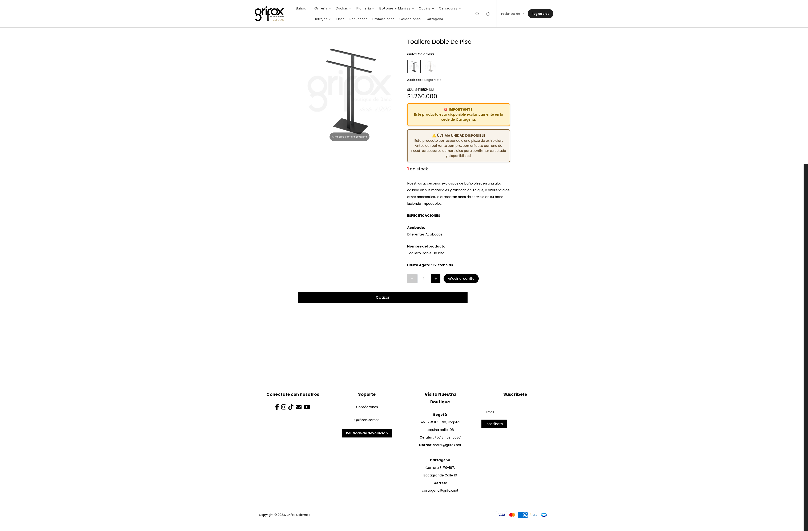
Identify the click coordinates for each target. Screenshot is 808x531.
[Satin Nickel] (430, 66)
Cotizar (383, 297)
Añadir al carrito (461, 278)
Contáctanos (367, 407)
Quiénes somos (366, 419)
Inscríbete (494, 423)
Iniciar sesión (510, 14)
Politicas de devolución (367, 433)
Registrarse (540, 14)
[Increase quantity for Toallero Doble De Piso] (435, 278)
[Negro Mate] (414, 66)
